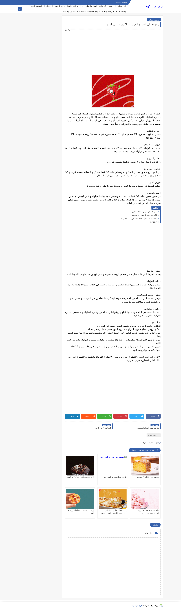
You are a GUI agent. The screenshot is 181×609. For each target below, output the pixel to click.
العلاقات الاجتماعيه (106, 6)
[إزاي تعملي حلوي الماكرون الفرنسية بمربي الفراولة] (145, 499)
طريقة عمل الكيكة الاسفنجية (148, 477)
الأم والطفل (71, 6)
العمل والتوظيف (91, 6)
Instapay (153, 222)
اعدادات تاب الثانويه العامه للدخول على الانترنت (139, 218)
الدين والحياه (48, 6)
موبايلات (82, 11)
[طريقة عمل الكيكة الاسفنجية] (145, 465)
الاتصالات (31, 6)
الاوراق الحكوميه (93, 11)
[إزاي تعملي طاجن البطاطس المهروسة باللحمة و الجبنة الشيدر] (113, 499)
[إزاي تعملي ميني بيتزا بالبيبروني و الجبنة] (80, 499)
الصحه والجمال (120, 6)
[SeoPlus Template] (161, 605)
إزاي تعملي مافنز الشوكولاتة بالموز (80, 477)
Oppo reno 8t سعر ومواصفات (144, 215)
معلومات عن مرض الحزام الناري (144, 211)
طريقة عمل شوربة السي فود (115, 477)
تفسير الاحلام (60, 6)
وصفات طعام (121, 11)
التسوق (39, 6)
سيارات (80, 6)
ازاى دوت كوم (154, 6)
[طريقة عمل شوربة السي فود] (113, 465)
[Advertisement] (113, 50)
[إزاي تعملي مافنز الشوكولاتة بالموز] (80, 465)
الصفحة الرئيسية (121, 2)
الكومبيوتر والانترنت (70, 11)
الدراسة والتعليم (108, 11)
